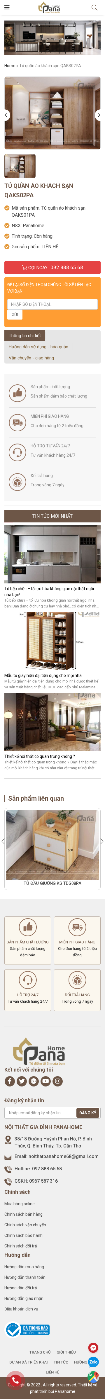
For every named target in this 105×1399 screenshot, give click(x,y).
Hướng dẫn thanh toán (25, 1277)
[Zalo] (93, 1362)
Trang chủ (40, 1352)
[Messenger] (93, 1348)
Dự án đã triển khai (28, 1362)
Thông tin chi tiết (25, 335)
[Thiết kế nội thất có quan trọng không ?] (52, 722)
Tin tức (61, 1362)
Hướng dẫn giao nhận (23, 1298)
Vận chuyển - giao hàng (31, 358)
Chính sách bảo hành (23, 1235)
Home (9, 65)
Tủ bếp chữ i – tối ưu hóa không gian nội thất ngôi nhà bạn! (49, 591)
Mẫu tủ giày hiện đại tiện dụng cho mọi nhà (43, 675)
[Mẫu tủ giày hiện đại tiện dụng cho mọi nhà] (52, 641)
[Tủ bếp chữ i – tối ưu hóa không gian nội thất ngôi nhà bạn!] (52, 554)
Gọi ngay (55, 267)
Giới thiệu (66, 1352)
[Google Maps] (93, 1377)
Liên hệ (52, 1372)
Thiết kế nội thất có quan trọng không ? (39, 756)
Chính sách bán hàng (23, 1214)
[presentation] (7, 115)
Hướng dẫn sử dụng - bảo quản (38, 346)
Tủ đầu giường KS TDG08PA (52, 883)
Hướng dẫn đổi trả (20, 1288)
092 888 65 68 (47, 1169)
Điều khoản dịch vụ (21, 1309)
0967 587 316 (43, 1181)
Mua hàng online (19, 1203)
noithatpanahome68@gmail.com (64, 1156)
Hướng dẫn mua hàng (24, 1266)
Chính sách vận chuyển (25, 1225)
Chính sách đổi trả (20, 1246)
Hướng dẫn (85, 1362)
